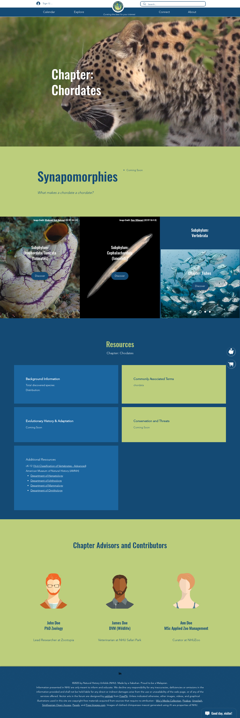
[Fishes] (199, 312)
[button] (49, 12)
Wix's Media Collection (168, 700)
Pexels (76, 705)
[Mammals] (204, 311)
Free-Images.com (95, 705)
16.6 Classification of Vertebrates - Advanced (60, 466)
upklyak (109, 696)
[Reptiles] (210, 312)
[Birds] (195, 312)
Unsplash (197, 700)
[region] (231, 353)
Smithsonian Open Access (56, 705)
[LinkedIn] (120, 673)
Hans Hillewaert (137, 220)
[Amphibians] (190, 312)
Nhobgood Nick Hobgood (55, 220)
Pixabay (187, 700)
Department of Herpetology (47, 475)
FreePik (123, 696)
